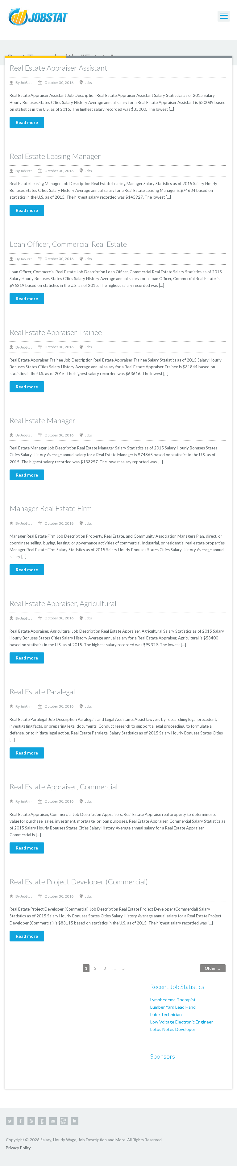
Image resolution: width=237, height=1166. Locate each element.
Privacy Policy (18, 1147)
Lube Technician (166, 1014)
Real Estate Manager (43, 420)
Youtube (64, 1121)
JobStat (26, 83)
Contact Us (53, 1121)
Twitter (10, 1121)
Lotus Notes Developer (172, 1029)
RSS (31, 1121)
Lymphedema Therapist (173, 999)
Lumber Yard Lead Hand (173, 1007)
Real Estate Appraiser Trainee (56, 332)
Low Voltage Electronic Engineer (181, 1021)
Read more (27, 122)
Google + (42, 1121)
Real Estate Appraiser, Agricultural (63, 603)
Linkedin (74, 1121)
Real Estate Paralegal (42, 691)
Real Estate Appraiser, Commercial (64, 786)
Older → (213, 968)
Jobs (88, 83)
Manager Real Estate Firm (51, 508)
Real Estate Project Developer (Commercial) (79, 881)
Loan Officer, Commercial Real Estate (68, 243)
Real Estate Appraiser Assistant (58, 67)
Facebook (20, 1121)
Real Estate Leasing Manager (55, 155)
